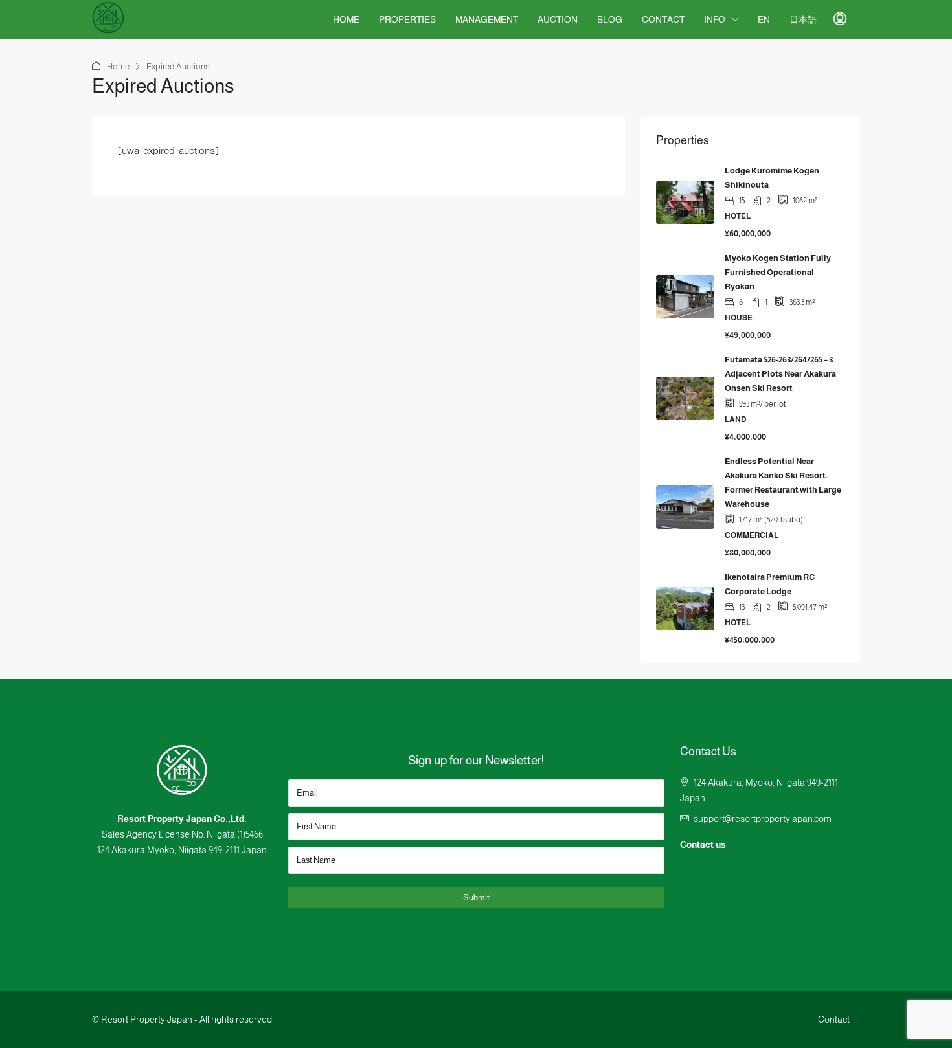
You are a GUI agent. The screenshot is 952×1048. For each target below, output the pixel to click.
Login (476, 579)
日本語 (803, 19)
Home (346, 19)
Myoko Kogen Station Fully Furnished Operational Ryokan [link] (778, 272)
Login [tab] (423, 415)
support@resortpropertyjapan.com (763, 819)
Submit (476, 897)
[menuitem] (840, 19)
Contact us (703, 845)
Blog (609, 19)
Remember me (454, 537)
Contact (663, 19)
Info (714, 19)
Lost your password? (500, 537)
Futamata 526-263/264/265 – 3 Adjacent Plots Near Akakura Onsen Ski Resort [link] (780, 374)
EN (764, 19)
